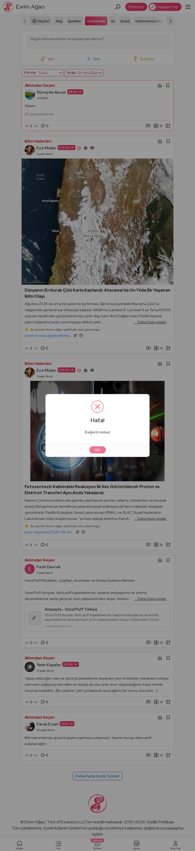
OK (97, 450)
